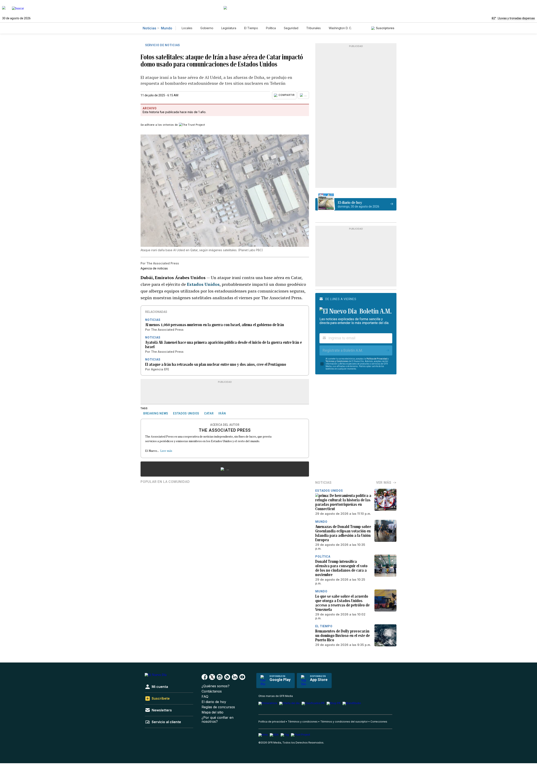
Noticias (149, 28)
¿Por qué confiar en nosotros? (217, 720)
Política (271, 28)
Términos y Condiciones (337, 361)
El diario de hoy (214, 702)
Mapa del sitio (212, 712)
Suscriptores (385, 28)
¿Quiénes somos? (215, 686)
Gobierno (206, 28)
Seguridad (291, 28)
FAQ (205, 697)
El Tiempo (251, 28)
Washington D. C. (340, 28)
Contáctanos (212, 691)
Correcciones (378, 721)
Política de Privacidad (376, 359)
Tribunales (313, 28)
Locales (187, 28)
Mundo (166, 28)
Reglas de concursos (218, 707)
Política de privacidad (271, 721)
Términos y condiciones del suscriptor (344, 721)
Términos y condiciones (303, 721)
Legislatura (228, 28)
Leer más (166, 451)
